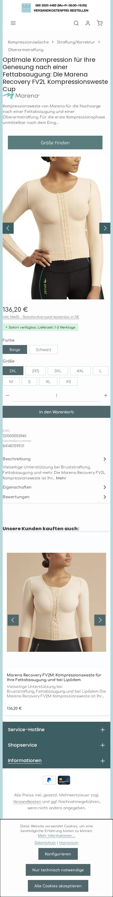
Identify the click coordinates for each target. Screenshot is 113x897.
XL (48, 381)
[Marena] (56, 96)
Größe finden (55, 142)
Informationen (25, 760)
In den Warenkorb (56, 411)
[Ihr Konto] (88, 23)
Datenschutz (45, 842)
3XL (57, 370)
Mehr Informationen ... (56, 835)
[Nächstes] (104, 228)
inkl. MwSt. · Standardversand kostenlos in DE (41, 317)
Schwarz (43, 349)
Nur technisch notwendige (58, 869)
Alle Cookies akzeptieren (58, 885)
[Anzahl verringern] (7, 396)
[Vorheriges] (8, 228)
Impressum (68, 842)
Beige (14, 349)
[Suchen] (76, 23)
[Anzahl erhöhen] (106, 396)
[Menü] (13, 23)
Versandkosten (27, 801)
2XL (13, 370)
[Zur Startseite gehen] (57, 8)
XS (68, 381)
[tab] (55, 468)
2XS (35, 370)
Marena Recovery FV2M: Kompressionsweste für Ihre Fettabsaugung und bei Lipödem (54, 677)
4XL (80, 370)
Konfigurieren (58, 853)
